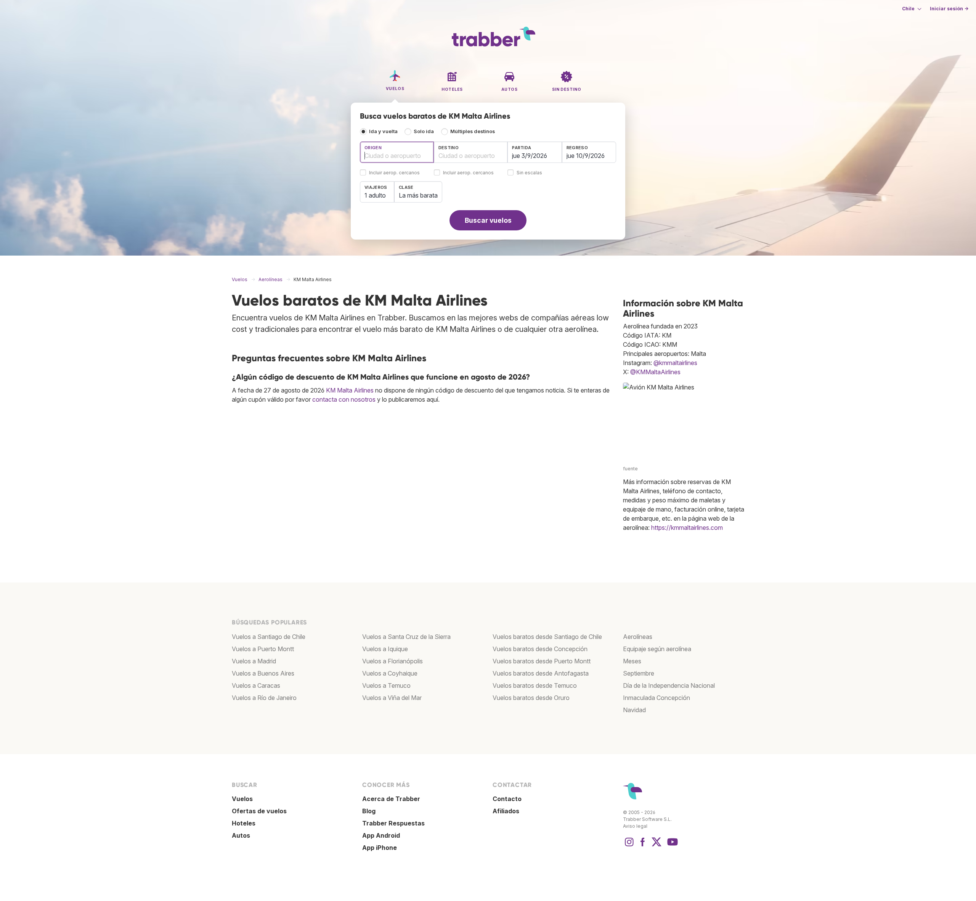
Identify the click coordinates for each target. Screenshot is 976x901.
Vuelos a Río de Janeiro (264, 697)
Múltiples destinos (472, 131)
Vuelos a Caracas (256, 685)
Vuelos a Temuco (386, 685)
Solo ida (424, 131)
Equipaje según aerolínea (657, 649)
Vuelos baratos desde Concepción (540, 649)
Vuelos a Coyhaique (389, 673)
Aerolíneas (637, 636)
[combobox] (397, 152)
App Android (381, 835)
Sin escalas (529, 173)
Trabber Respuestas (393, 823)
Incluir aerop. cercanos (394, 173)
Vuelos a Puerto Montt (263, 649)
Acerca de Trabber (391, 799)
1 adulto (375, 195)
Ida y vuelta (383, 131)
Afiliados (506, 811)
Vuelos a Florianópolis (392, 661)
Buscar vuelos (488, 220)
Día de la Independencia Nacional (669, 685)
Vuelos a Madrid (254, 661)
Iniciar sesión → (949, 8)
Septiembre (638, 673)
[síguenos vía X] (656, 846)
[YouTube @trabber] (671, 846)
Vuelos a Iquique (385, 649)
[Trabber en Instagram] (629, 846)
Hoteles (243, 823)
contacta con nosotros (344, 399)
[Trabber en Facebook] (643, 846)
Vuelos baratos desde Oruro (531, 697)
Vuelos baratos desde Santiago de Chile (547, 636)
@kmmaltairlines (675, 363)
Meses (632, 661)
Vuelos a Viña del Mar (392, 697)
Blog (369, 811)
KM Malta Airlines (350, 390)
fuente (630, 468)
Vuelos (242, 799)
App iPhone (379, 847)
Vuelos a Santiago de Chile (268, 636)
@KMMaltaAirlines (655, 372)
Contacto (507, 799)
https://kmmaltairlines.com (687, 527)
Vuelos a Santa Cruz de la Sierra (406, 636)
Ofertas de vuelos (259, 811)
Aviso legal (635, 826)
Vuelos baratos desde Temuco (535, 685)
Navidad (634, 710)
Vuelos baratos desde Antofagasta (541, 673)
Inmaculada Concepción (656, 697)
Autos (241, 835)
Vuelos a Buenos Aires (263, 673)
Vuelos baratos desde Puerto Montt (542, 661)
